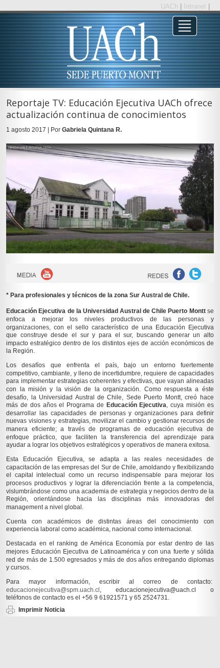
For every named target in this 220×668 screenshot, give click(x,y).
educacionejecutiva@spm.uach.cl (53, 589)
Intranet (196, 6)
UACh (170, 6)
